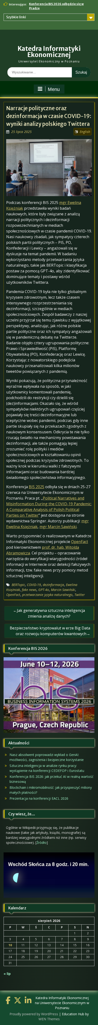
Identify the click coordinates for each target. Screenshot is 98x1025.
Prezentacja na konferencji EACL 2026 (39, 798)
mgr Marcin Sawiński (58, 526)
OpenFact (79, 541)
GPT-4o (43, 589)
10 (10, 945)
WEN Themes (49, 1019)
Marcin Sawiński (63, 589)
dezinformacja (53, 584)
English (85, 131)
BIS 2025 (36, 486)
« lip (7, 973)
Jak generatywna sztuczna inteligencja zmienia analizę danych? (51, 613)
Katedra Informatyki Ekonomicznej (49, 52)
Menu (54, 89)
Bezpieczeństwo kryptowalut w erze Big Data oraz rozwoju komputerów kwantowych (50, 630)
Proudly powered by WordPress (34, 1014)
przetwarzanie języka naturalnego (47, 594)
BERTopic (18, 584)
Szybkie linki (16, 17)
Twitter (79, 594)
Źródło (41, 842)
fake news (29, 589)
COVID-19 (34, 584)
